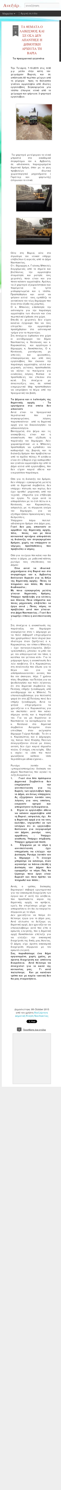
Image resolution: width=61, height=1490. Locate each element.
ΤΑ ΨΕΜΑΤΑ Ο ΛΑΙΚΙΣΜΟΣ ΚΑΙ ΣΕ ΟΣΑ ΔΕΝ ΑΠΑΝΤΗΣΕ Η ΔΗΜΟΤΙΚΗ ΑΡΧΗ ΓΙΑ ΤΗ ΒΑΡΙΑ (31, 40)
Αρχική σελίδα (29, 13)
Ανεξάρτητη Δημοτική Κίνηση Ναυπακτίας (31, 1014)
